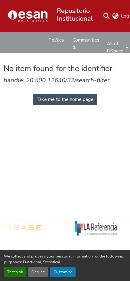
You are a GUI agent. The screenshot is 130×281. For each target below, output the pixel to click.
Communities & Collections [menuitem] (86, 47)
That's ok (15, 272)
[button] (28, 16)
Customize (63, 272)
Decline (38, 272)
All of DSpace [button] (115, 47)
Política (56, 40)
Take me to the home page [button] (65, 99)
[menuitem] (117, 47)
